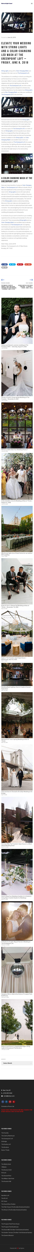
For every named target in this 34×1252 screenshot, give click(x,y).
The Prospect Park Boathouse (9, 1227)
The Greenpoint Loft (23, 73)
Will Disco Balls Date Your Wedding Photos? (14, 449)
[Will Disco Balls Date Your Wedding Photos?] (17, 425)
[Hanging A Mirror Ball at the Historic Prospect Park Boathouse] (17, 970)
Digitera (22, 1248)
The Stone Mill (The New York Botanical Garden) (15, 1229)
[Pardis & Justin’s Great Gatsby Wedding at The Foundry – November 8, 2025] (17, 373)
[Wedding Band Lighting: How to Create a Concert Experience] (17, 674)
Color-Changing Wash (22, 71)
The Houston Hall (6, 1181)
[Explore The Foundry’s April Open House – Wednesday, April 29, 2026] (17, 634)
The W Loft (4, 1198)
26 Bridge (4, 1141)
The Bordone (5, 1147)
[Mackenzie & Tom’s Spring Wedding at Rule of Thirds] (17, 715)
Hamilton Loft (5, 1195)
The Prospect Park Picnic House (10, 1224)
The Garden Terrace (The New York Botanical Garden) (16, 1232)
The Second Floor (6, 1175)
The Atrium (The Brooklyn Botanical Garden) (14, 1210)
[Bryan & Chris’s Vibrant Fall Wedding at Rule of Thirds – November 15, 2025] (17, 581)
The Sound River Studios (8, 1204)
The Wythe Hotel (6, 1164)
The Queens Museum (7, 1235)
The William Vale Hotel (7, 1178)
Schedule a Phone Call (7, 1106)
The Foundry (5, 1133)
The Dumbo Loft (6, 1144)
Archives (3, 1059)
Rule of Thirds (5, 1150)
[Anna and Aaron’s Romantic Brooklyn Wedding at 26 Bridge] (17, 767)
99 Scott (3, 1172)
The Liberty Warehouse (8, 1135)
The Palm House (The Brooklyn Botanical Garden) (15, 1207)
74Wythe (3, 1167)
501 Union (4, 1201)
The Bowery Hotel (6, 1170)
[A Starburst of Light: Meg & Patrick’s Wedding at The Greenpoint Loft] (17, 921)
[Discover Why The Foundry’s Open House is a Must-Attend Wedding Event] (17, 820)
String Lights (5, 71)
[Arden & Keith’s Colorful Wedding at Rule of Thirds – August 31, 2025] (17, 476)
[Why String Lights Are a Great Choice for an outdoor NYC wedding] (17, 529)
